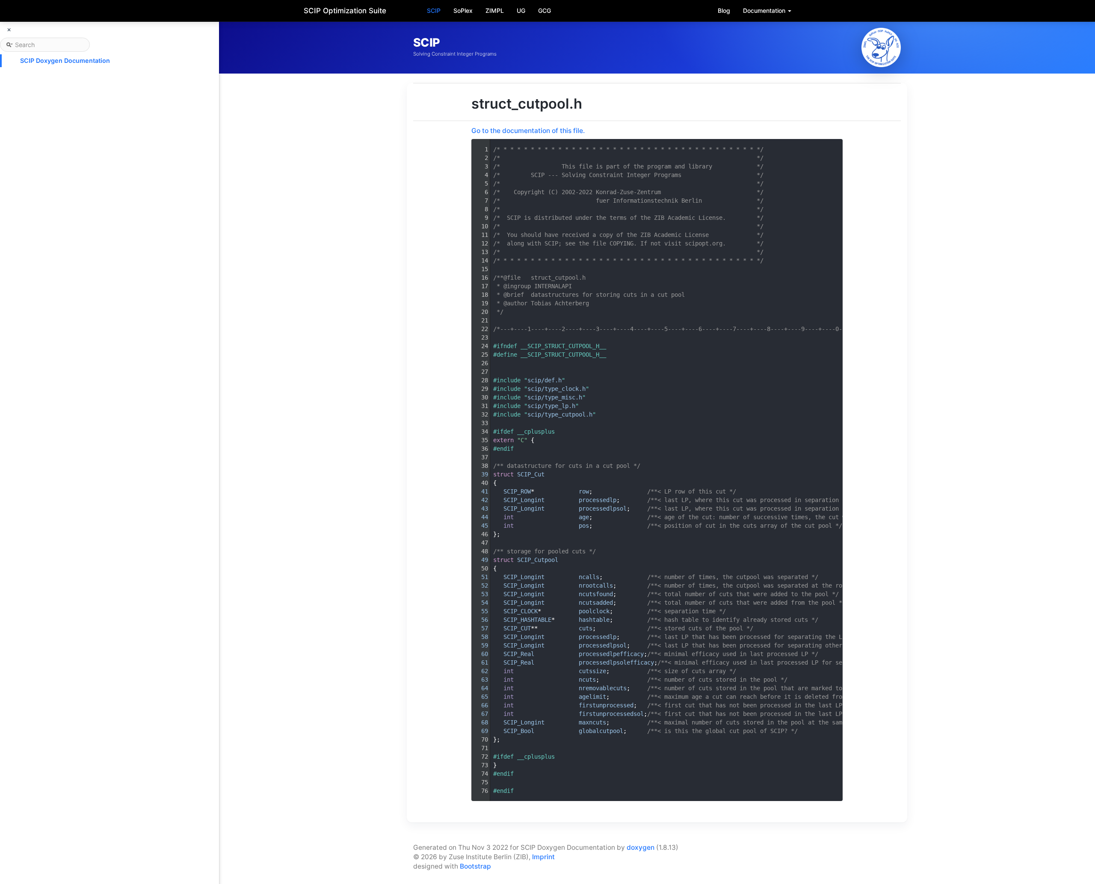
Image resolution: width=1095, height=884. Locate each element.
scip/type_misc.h (554, 397)
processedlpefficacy (611, 653)
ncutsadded (596, 602)
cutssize (592, 671)
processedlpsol (603, 508)
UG (521, 10)
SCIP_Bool (518, 730)
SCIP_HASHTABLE (527, 619)
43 (479, 508)
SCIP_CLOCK (520, 611)
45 (479, 525)
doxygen (640, 847)
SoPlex (463, 10)
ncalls (589, 577)
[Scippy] (881, 47)
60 (479, 653)
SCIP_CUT (517, 628)
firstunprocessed (606, 705)
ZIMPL (494, 10)
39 (479, 474)
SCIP (434, 10)
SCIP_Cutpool (537, 559)
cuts (585, 628)
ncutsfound (596, 594)
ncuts (587, 679)
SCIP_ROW (517, 491)
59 (479, 645)
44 (479, 517)
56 (479, 619)
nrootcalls (596, 585)
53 (479, 594)
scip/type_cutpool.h (559, 414)
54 (479, 602)
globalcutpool (601, 730)
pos (584, 525)
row (584, 491)
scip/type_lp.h (551, 405)
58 (479, 636)
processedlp (597, 500)
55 (479, 611)
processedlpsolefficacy (616, 662)
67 (479, 713)
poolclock (594, 611)
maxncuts (592, 722)
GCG (544, 10)
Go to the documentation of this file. (528, 131)
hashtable (594, 619)
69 (479, 730)
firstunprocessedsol (611, 713)
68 (479, 722)
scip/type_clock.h (556, 388)
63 (479, 679)
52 (479, 585)
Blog (724, 10)
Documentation (765, 10)
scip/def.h (544, 380)
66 (479, 705)
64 (479, 688)
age (584, 517)
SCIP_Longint (524, 500)
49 (479, 559)
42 (479, 500)
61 (479, 662)
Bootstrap (475, 866)
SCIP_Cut (531, 474)
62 (479, 671)
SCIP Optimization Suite (345, 10)
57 (479, 628)
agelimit (592, 696)
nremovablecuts (603, 688)
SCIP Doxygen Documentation (65, 60)
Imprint (543, 857)
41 (479, 491)
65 (479, 696)
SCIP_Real (518, 653)
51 (479, 577)
